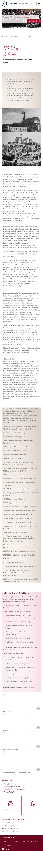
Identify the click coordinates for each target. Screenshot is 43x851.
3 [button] (29, 26)
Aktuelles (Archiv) (10, 784)
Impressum (5, 841)
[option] (21, 18)
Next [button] (39, 14)
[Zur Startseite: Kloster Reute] (16, 4)
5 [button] (35, 26)
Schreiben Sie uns (11, 810)
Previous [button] (4, 14)
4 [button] (32, 26)
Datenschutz (15, 841)
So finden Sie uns (32, 810)
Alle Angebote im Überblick (13, 787)
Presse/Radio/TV (9, 792)
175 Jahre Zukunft (26, 36)
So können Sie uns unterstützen (14, 789)
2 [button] (25, 26)
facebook (6, 849)
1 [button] (22, 26)
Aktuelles (14, 36)
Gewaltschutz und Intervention (30, 841)
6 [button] (38, 26)
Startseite (5, 36)
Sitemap (8, 845)
